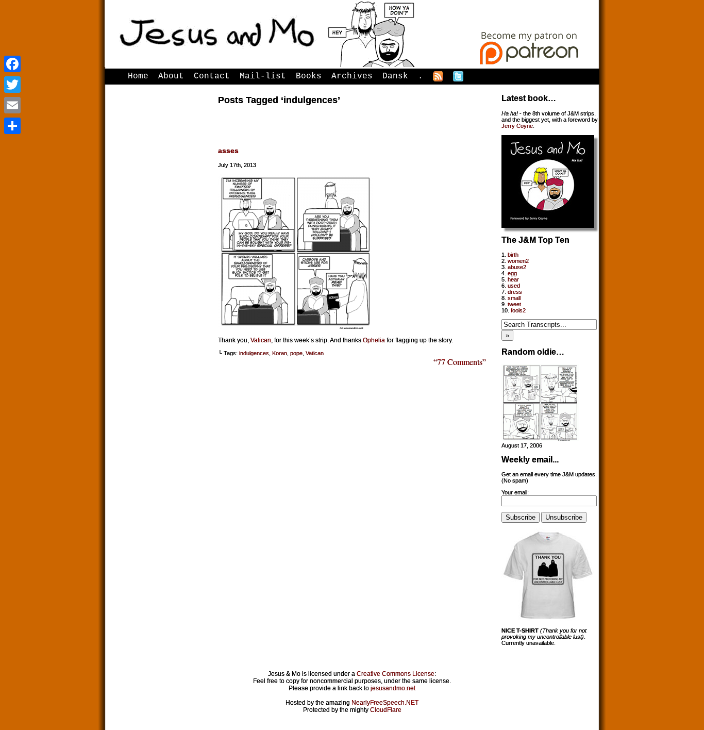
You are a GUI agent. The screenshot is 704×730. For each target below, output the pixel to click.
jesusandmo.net (393, 688)
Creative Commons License (395, 673)
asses (228, 150)
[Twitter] (12, 84)
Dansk (395, 76)
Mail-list (263, 76)
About (171, 76)
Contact (212, 76)
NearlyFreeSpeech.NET (384, 702)
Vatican (260, 340)
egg (512, 273)
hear (513, 279)
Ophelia (374, 340)
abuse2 (517, 267)
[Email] (12, 105)
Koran (279, 353)
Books (309, 76)
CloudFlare (385, 710)
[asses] (295, 326)
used (514, 286)
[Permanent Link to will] (540, 439)
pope (296, 353)
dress (515, 292)
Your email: (515, 492)
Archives (352, 76)
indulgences (254, 353)
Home (138, 76)
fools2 (518, 310)
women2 (518, 261)
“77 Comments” (459, 361)
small (514, 298)
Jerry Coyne (517, 126)
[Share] (12, 125)
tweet (514, 304)
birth (513, 255)
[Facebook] (12, 64)
